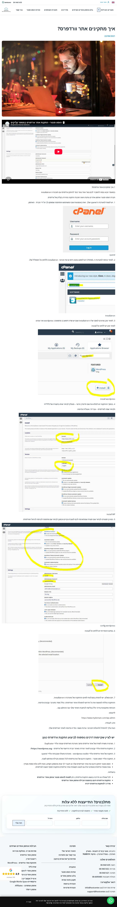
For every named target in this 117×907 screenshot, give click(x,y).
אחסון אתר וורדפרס (28, 855)
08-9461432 (104, 869)
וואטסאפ (8, 2)
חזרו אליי (18, 823)
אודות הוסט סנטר (68, 872)
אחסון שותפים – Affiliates (25, 885)
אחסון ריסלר (31, 889)
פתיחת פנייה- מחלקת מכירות (24, 851)
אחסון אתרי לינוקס (28, 870)
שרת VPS (32, 867)
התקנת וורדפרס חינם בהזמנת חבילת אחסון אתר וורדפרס (86, 780)
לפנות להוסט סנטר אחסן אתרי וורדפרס (54, 777)
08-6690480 (97, 877)
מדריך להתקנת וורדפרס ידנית (98, 783)
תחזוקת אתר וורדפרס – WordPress (22, 863)
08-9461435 (17, 2)
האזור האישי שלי (69, 851)
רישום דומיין (31, 859)
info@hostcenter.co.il (94, 887)
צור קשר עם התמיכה (67, 855)
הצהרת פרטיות (69, 887)
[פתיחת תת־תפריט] (98, 10)
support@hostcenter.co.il (98, 891)
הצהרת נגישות (70, 883)
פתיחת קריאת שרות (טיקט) (65, 859)
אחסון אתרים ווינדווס (27, 874)
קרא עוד (49, 903)
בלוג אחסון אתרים (68, 876)
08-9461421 (104, 873)
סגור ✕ (28, 902)
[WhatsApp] (110, 900)
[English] (113, 2)
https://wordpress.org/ (41, 748)
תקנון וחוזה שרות (69, 880)
